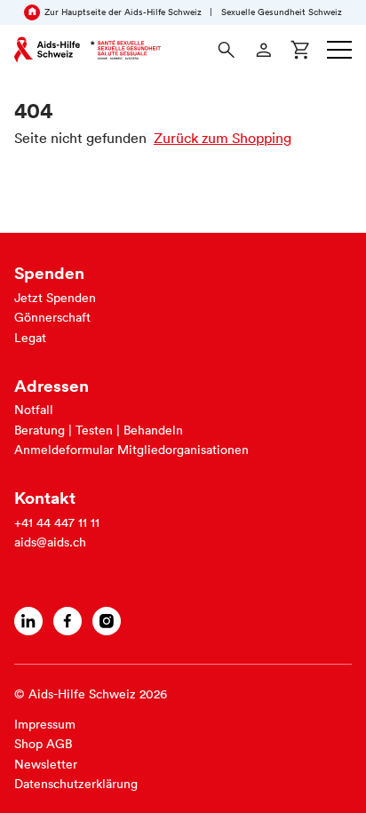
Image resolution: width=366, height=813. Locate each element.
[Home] (87, 50)
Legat (30, 338)
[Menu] (339, 50)
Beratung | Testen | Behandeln (98, 430)
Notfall (33, 410)
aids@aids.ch (50, 542)
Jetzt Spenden (55, 298)
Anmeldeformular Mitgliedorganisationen (131, 450)
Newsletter (45, 764)
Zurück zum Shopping (222, 138)
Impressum (45, 724)
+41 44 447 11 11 (56, 522)
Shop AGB (43, 744)
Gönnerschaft (52, 317)
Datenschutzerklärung (76, 784)
